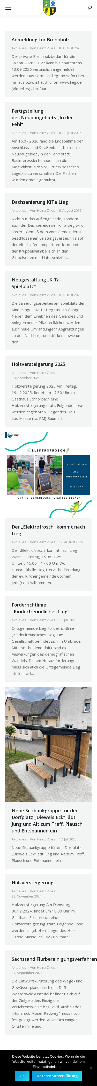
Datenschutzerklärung (57, 1075)
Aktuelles (19, 48)
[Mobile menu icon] (8, 8)
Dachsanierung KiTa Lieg (40, 202)
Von (42, 48)
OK (22, 1075)
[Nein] (90, 1068)
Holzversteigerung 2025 (38, 364)
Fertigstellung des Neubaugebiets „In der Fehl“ (42, 117)
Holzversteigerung (33, 882)
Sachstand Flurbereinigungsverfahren (54, 959)
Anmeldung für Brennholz (41, 39)
